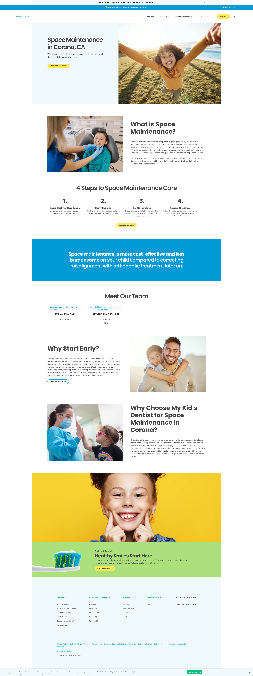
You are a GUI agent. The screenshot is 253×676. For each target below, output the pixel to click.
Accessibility (182, 644)
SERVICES (163, 16)
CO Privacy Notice (152, 644)
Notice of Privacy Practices (80, 644)
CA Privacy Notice (136, 644)
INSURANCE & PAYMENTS (183, 16)
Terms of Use (97, 644)
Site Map (60, 647)
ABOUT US (203, 16)
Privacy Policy (62, 644)
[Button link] (235, 16)
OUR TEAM (150, 16)
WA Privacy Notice (168, 644)
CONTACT (61, 597)
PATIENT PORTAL (155, 597)
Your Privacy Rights (64, 652)
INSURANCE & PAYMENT (99, 597)
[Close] (250, 672)
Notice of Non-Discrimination (115, 644)
